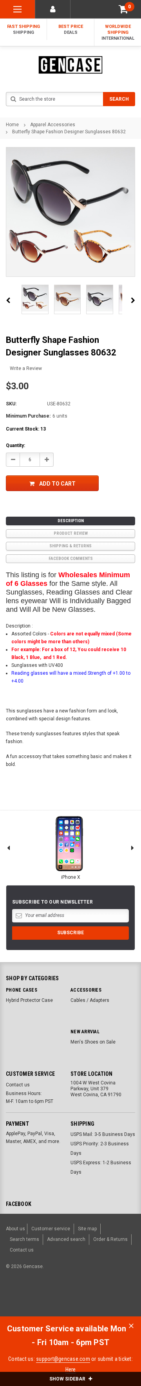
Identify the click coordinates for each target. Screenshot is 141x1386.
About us (15, 1228)
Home (12, 124)
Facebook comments (71, 558)
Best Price (70, 29)
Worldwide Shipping (117, 32)
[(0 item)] (123, 9)
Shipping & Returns (70, 546)
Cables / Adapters (89, 1000)
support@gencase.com (63, 1359)
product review (71, 533)
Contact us (18, 1085)
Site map (87, 1228)
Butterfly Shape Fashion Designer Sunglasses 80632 (69, 131)
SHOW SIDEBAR (68, 1379)
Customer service (50, 1228)
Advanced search (66, 1239)
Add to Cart (57, 483)
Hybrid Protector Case (29, 1000)
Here (70, 1369)
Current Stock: (26, 429)
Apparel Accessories (52, 124)
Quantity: (15, 445)
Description (71, 520)
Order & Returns (110, 1239)
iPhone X (70, 877)
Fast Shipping (23, 29)
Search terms (24, 1239)
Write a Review (26, 368)
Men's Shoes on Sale (93, 1042)
